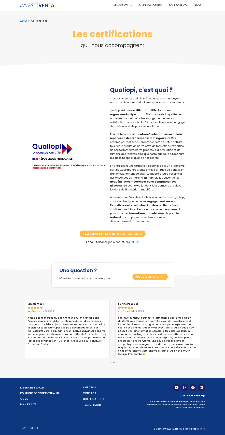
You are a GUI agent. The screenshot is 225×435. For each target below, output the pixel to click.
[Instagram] (184, 387)
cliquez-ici (132, 242)
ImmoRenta (121, 5)
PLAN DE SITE (28, 404)
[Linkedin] (201, 387)
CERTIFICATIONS (93, 399)
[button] (111, 362)
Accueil (24, 20)
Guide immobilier (150, 5)
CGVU (24, 399)
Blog (197, 5)
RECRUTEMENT (92, 405)
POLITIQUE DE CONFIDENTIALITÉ (40, 393)
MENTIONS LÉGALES (32, 387)
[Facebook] (193, 387)
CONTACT (89, 393)
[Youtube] (176, 387)
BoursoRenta (178, 5)
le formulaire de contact (192, 407)
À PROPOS (89, 387)
